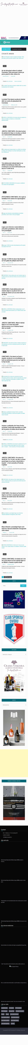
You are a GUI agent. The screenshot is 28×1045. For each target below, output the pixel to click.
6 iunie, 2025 (9, 232)
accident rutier (4, 1008)
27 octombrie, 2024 (10, 296)
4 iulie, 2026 (13, 76)
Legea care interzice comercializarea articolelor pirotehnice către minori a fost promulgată (13, 228)
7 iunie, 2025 (9, 200)
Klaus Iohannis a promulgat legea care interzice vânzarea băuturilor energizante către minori (14, 528)
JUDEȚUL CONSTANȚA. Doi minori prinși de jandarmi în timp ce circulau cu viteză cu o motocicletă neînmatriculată (14, 133)
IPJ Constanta (18, 1008)
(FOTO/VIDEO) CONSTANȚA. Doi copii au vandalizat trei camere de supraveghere (14, 197)
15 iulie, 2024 (9, 431)
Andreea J (4, 532)
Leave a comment (17, 81)
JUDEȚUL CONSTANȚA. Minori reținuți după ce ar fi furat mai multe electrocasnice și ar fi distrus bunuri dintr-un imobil (13, 325)
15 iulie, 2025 (9, 170)
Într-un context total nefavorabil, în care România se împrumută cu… (14, 982)
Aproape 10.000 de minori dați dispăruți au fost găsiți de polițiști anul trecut (13, 260)
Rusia (7, 1014)
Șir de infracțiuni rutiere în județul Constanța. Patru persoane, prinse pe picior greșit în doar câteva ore (13, 72)
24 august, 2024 (10, 363)
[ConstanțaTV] (7, 42)
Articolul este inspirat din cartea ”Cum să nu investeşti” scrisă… (13, 1001)
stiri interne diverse (15, 1017)
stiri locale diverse (14, 1020)
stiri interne (10, 240)
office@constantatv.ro (7, 837)
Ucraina (12, 1023)
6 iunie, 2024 (9, 466)
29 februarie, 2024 (10, 564)
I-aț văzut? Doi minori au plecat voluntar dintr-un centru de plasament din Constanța (13, 101)
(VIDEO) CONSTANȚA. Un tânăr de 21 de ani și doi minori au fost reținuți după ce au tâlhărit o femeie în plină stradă (14, 560)
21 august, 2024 (10, 399)
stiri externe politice (5, 1017)
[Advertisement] (14, 22)
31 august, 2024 (10, 330)
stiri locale (10, 81)
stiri (5, 66)
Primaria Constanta (20, 1011)
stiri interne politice (5, 1020)
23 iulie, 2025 (9, 136)
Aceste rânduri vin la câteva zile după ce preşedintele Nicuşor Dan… (14, 945)
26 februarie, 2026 (14, 104)
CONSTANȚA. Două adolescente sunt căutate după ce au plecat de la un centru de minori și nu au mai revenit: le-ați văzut (14, 291)
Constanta (11, 1008)
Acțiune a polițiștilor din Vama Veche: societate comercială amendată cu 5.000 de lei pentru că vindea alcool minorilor (14, 427)
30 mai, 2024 (9, 500)
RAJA (3, 1014)
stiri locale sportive (5, 1023)
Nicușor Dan (11, 1011)
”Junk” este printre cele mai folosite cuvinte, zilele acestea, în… (13, 963)
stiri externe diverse (14, 1014)
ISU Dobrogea (4, 1011)
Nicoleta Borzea (5, 76)
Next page (9, 577)
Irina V (4, 136)
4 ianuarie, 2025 (10, 262)
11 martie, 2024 (11, 532)
